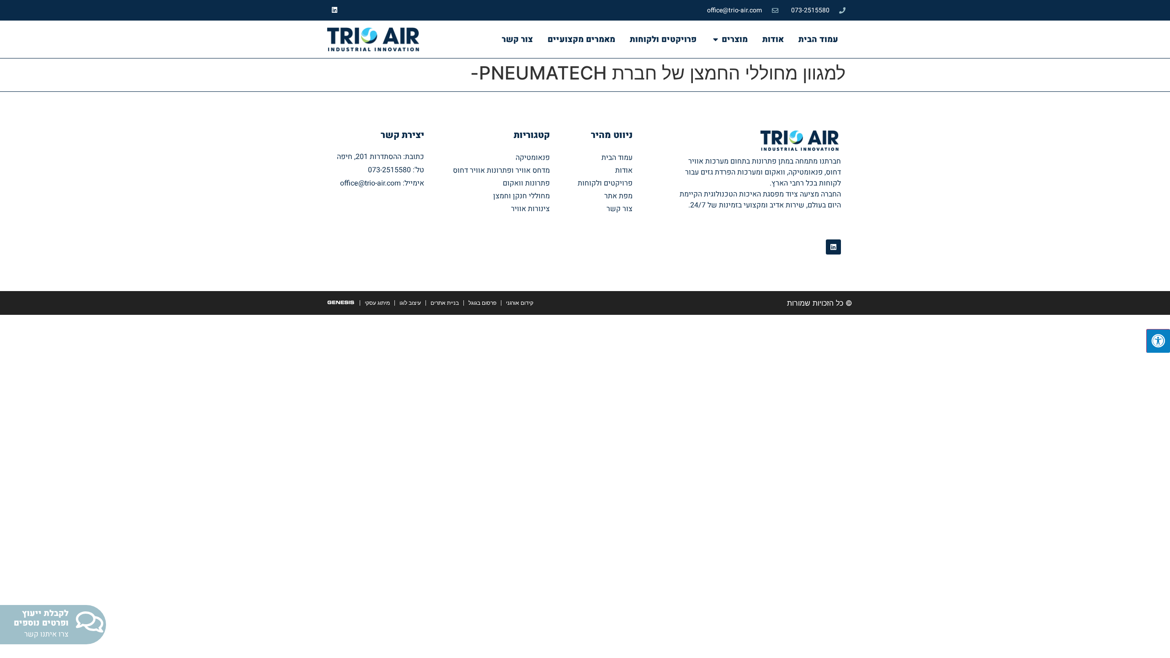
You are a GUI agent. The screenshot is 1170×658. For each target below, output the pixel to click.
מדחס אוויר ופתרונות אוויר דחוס (501, 170)
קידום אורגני (519, 302)
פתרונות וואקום (526, 183)
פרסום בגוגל (482, 302)
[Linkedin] (334, 10)
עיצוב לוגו (410, 302)
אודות (624, 170)
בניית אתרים (445, 302)
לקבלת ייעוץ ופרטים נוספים (41, 618)
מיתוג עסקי (377, 302)
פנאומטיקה (533, 157)
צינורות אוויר (530, 208)
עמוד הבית (617, 157)
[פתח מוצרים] (715, 39)
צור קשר (619, 208)
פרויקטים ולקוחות (605, 183)
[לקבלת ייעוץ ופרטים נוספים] (89, 622)
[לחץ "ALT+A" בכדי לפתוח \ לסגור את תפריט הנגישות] (1158, 341)
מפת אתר (618, 196)
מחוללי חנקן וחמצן (521, 196)
